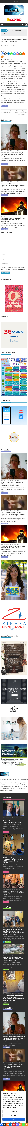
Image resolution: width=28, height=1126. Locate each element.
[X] (5, 53)
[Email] (20, 53)
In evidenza (6, 831)
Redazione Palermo (17, 817)
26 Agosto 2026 (7, 856)
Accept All (13, 1119)
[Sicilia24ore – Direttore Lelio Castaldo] (2, 24)
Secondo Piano (4, 105)
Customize (14, 1111)
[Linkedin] (8, 53)
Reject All (13, 1115)
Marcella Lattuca (16, 993)
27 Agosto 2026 (5, 150)
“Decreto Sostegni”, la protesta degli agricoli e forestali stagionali (21, 112)
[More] (2, 56)
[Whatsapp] (11, 53)
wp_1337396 (13, 45)
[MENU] (26, 24)
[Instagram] (17, 53)
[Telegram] (14, 53)
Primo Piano (7, 941)
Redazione (13, 150)
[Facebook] (2, 53)
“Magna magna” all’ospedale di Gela (6, 111)
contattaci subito (10, 790)
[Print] (23, 53)
